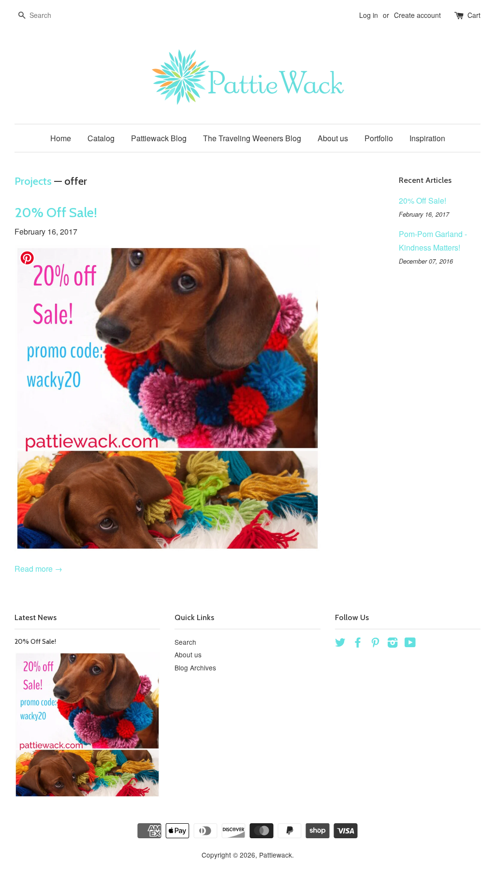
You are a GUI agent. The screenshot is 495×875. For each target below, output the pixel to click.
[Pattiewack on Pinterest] (375, 644)
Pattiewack (275, 855)
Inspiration (427, 138)
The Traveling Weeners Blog (252, 138)
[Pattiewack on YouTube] (410, 644)
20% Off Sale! (56, 212)
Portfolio (378, 138)
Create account (417, 15)
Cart (473, 15)
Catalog (101, 138)
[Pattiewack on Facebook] (357, 644)
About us (333, 138)
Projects (33, 181)
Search (185, 642)
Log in (368, 15)
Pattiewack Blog (159, 138)
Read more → (38, 568)
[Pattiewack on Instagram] (392, 644)
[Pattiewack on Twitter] (340, 644)
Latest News (36, 617)
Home (60, 138)
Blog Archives (195, 667)
